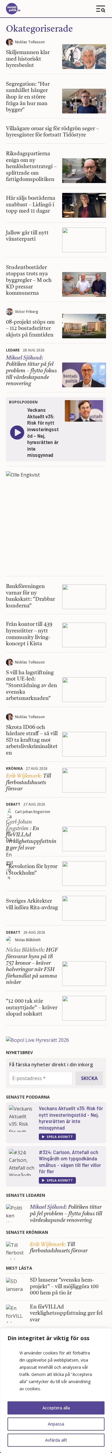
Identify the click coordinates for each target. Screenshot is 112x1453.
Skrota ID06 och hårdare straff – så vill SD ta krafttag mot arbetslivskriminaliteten (32, 740)
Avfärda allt (56, 1440)
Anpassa (56, 1424)
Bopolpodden (23, 402)
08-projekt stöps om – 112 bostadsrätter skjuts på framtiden (30, 329)
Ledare (13, 350)
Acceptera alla (56, 1408)
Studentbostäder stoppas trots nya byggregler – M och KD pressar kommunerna (29, 280)
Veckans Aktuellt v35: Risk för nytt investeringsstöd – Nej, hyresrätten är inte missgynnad (71, 1118)
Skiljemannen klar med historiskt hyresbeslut (28, 59)
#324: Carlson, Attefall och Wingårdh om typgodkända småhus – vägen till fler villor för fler (70, 1162)
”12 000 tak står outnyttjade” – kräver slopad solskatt (31, 1008)
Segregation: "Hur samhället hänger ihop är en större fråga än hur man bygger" (28, 97)
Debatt (13, 804)
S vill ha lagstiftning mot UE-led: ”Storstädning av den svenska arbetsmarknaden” (31, 685)
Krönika (14, 768)
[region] (56, 1390)
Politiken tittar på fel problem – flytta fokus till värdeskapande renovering (31, 370)
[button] (57, 1136)
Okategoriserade (39, 29)
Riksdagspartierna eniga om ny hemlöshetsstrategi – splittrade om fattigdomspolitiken (31, 166)
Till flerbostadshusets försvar (28, 782)
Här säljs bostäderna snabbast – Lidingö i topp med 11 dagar (30, 205)
